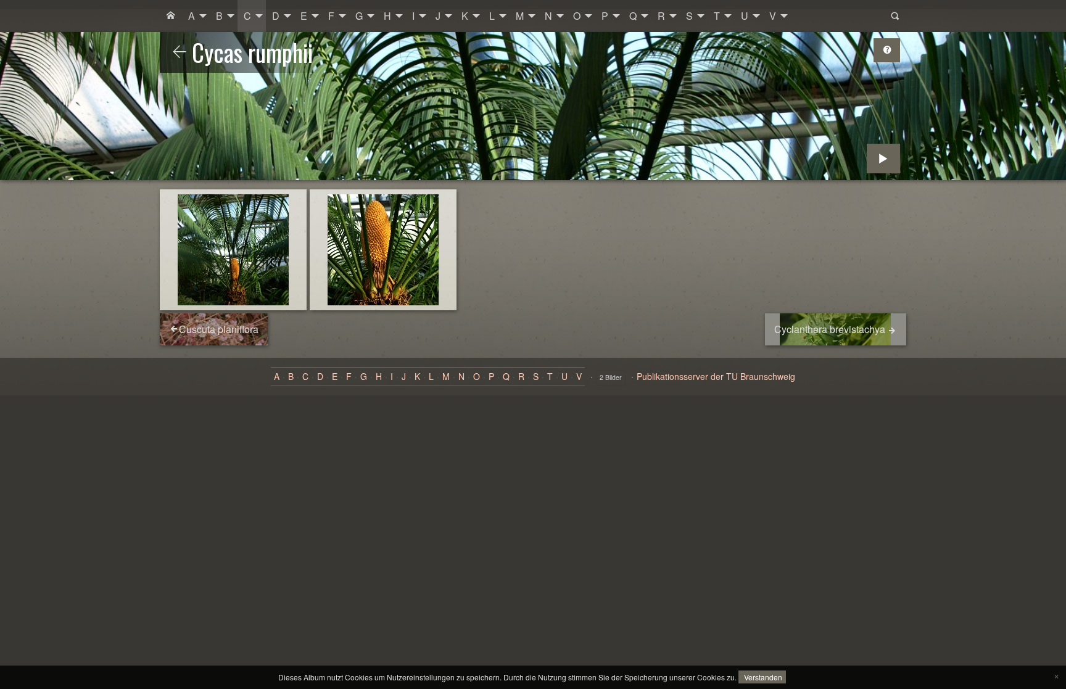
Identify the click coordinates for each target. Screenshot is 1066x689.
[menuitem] (171, 16)
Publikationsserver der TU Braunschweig (716, 376)
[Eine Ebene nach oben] (179, 52)
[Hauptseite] (171, 16)
